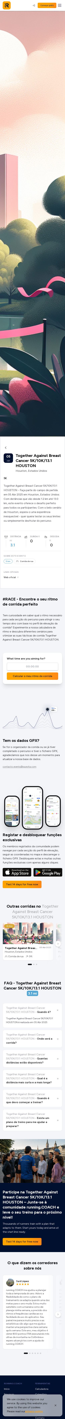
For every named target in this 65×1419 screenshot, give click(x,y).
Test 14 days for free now (22, 884)
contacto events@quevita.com (19, 766)
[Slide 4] (35, 1353)
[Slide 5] (37, 1353)
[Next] (58, 944)
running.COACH (13, 1383)
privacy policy (34, 1411)
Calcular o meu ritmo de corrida (32, 676)
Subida (34, 536)
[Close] (55, 1405)
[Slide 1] (30, 964)
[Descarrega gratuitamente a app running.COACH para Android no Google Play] (47, 872)
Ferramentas (42, 1383)
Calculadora (41, 1389)
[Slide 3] (36, 964)
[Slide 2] (33, 964)
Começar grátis (47, 5)
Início (7, 1389)
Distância (15, 536)
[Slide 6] (40, 1353)
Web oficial (10, 577)
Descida (54, 536)
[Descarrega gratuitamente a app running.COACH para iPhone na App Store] (17, 872)
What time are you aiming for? (26, 658)
